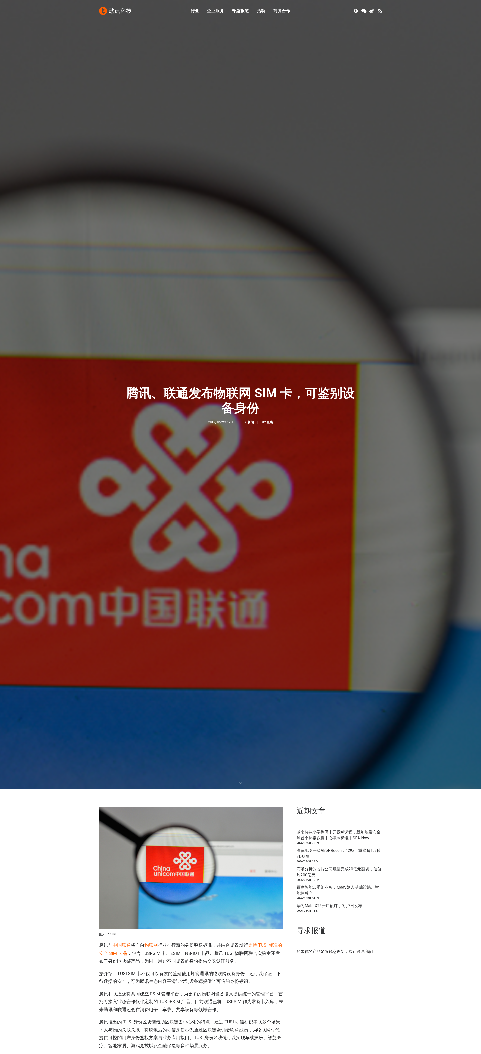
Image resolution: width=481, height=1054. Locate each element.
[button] (356, 11)
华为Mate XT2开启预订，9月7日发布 (329, 907)
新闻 (251, 423)
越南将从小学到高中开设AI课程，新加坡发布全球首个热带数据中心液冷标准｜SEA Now (339, 836)
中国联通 (122, 947)
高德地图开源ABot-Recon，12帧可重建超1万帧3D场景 (339, 855)
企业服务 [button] (215, 10)
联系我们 (365, 953)
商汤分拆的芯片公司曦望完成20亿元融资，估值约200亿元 (339, 873)
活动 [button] (261, 10)
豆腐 (270, 423)
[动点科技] (115, 11)
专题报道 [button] (240, 10)
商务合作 (281, 10)
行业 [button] (195, 10)
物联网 (151, 947)
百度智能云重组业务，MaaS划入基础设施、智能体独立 (338, 892)
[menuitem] (195, 11)
